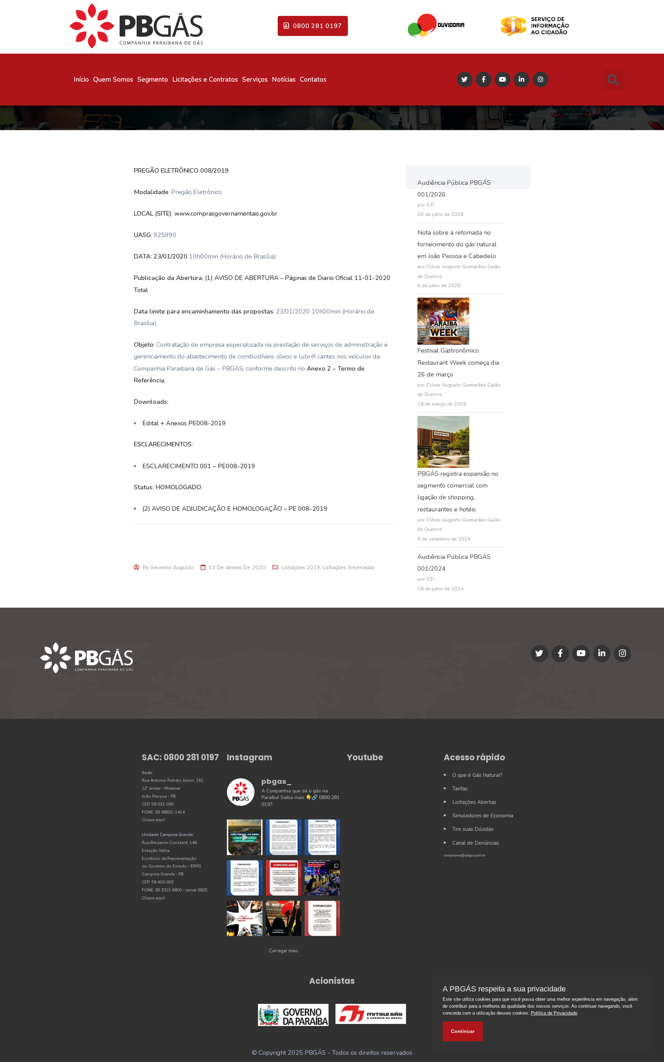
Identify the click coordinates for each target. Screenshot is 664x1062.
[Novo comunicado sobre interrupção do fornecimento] (322, 837)
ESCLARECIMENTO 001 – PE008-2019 (198, 466)
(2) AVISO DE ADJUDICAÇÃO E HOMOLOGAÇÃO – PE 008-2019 (235, 509)
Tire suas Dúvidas (473, 829)
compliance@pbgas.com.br (465, 855)
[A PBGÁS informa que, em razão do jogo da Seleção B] (322, 918)
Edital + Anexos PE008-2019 (184, 423)
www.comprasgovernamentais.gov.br (225, 213)
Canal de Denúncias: (476, 842)
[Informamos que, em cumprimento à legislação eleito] (283, 878)
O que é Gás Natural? (477, 775)
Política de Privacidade (554, 1013)
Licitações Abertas (474, 802)
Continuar (462, 1031)
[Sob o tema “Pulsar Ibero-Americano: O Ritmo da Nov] (322, 878)
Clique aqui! (153, 820)
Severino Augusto (172, 567)
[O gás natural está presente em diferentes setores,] (244, 918)
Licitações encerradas (349, 567)
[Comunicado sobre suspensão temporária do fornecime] (244, 878)
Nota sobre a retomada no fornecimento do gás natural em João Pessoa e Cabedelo (457, 244)
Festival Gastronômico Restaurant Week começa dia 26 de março (458, 362)
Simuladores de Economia (482, 815)
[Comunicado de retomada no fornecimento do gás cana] (283, 837)
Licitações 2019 (300, 567)
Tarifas (460, 788)
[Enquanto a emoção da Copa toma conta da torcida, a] (283, 918)
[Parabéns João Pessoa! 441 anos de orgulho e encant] (244, 837)
